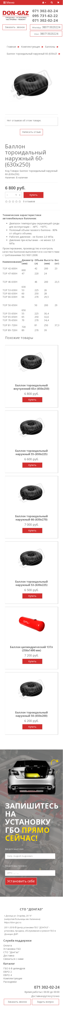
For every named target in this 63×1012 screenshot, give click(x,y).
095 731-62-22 (45, 15)
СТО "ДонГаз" (11, 952)
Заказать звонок (14, 27)
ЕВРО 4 (7, 975)
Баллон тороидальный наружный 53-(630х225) (31, 583)
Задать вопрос (45, 1001)
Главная (11, 46)
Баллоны (50, 46)
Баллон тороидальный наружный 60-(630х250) (32, 53)
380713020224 (46, 27)
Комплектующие (30, 46)
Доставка (8, 955)
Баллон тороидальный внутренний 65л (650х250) (31, 387)
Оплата (7, 945)
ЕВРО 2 (7, 971)
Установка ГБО (12, 948)
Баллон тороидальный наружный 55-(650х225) (31, 452)
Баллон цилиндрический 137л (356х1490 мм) (31, 648)
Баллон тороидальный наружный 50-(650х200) (31, 714)
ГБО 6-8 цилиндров (14, 968)
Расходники (10, 981)
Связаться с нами (13, 958)
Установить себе (21, 881)
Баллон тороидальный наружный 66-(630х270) (31, 517)
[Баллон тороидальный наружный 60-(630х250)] (31, 84)
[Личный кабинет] (44, 2)
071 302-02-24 (45, 10)
